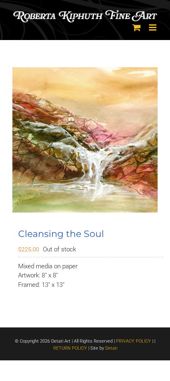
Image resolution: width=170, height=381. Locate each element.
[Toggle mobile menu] (153, 27)
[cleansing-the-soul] (85, 140)
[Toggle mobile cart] (136, 27)
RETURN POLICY (70, 348)
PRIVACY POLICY (133, 341)
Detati (111, 348)
